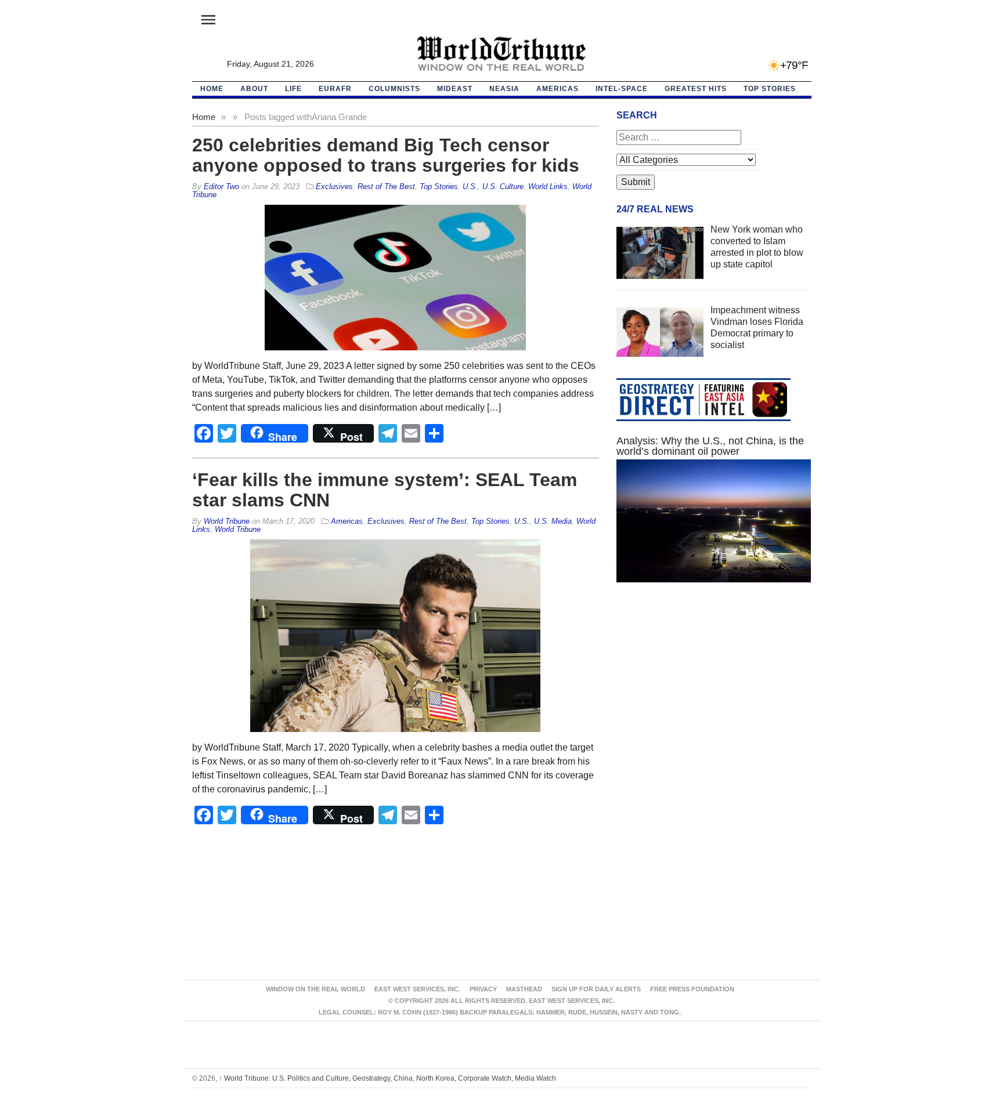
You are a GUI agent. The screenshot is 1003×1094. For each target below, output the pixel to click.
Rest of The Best (386, 186)
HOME (211, 89)
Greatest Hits (696, 89)
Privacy (483, 989)
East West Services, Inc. (417, 989)
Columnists (394, 89)
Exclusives (334, 186)
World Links (548, 186)
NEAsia (504, 89)
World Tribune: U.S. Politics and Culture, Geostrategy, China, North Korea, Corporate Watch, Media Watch (387, 1078)
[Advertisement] (713, 701)
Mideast (454, 89)
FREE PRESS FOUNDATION (692, 989)
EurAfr (335, 89)
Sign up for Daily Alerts (596, 989)
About (254, 89)
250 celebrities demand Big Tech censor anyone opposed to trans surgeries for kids (385, 155)
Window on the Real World (315, 989)
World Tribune (238, 529)
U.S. (470, 186)
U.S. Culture (503, 186)
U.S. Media (553, 521)
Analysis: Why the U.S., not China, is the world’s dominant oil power (710, 446)
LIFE (293, 89)
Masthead (524, 989)
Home (203, 117)
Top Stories (770, 89)
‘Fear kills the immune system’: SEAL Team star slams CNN (384, 489)
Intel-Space (622, 89)
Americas (557, 89)
